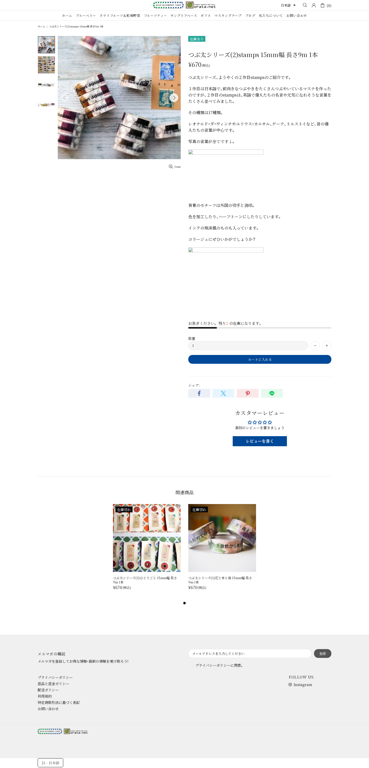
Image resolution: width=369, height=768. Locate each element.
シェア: (194, 385)
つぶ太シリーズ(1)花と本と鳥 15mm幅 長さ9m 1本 (220, 580)
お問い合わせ (48, 708)
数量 (191, 338)
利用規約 (45, 696)
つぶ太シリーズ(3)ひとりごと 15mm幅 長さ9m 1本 (145, 580)
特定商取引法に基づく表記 (59, 702)
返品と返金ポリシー (53, 683)
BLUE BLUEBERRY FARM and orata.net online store (184, 5)
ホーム (41, 26)
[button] (288, 5)
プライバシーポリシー (212, 665)
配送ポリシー (48, 690)
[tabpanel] (146, 552)
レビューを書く (260, 441)
